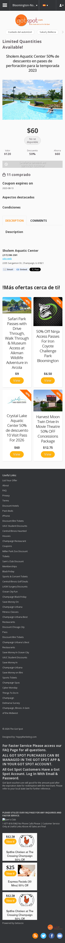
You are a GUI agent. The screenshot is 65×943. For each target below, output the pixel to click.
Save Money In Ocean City (15, 652)
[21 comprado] (47, 400)
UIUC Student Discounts (14, 525)
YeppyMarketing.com (26, 736)
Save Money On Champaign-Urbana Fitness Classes (12, 606)
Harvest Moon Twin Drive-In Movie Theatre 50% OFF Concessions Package (48, 429)
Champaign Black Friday (14, 596)
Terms (5, 500)
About (5, 485)
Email (10, 269)
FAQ (4, 490)
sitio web (7, 258)
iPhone (6, 515)
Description (14, 221)
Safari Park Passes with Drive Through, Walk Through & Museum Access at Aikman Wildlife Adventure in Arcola (17, 343)
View (16, 380)
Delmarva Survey (11, 703)
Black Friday (8, 571)
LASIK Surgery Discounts (15, 586)
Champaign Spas (11, 682)
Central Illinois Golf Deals (15, 581)
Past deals (7, 510)
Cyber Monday (9, 687)
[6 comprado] (16, 305)
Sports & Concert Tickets (15, 576)
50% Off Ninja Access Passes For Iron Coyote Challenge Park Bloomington (48, 346)
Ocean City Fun (10, 591)
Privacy (6, 495)
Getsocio (19, 923)
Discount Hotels (10, 505)
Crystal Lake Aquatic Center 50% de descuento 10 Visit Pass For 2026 (17, 428)
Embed (23, 269)
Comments (38, 221)
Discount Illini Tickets (13, 520)
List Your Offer (9, 480)
